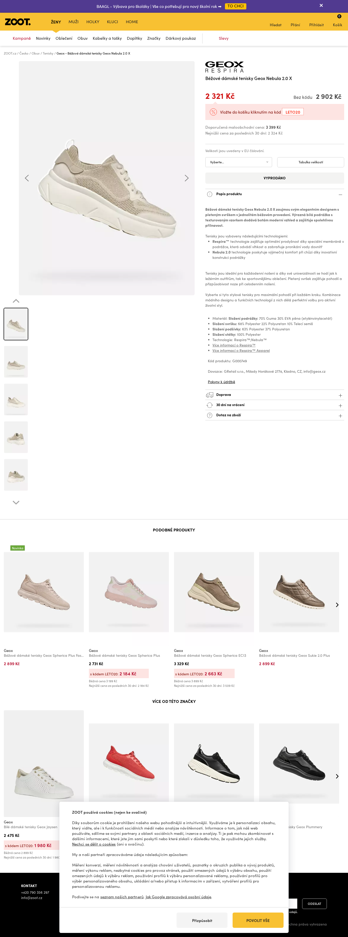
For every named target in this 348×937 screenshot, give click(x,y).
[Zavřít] (321, 6)
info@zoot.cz (31, 897)
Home (132, 21)
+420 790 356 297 (35, 892)
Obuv (82, 38)
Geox (8, 650)
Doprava (223, 394)
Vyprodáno (275, 177)
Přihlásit (316, 24)
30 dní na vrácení (230, 404)
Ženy (56, 21)
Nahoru (335, 906)
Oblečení (64, 38)
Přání (295, 24)
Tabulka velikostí (311, 162)
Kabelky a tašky (107, 38)
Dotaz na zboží (228, 414)
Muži (74, 21)
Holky (92, 21)
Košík (337, 20)
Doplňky (134, 38)
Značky (153, 38)
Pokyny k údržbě (221, 381)
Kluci (112, 21)
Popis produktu (229, 193)
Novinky (43, 38)
